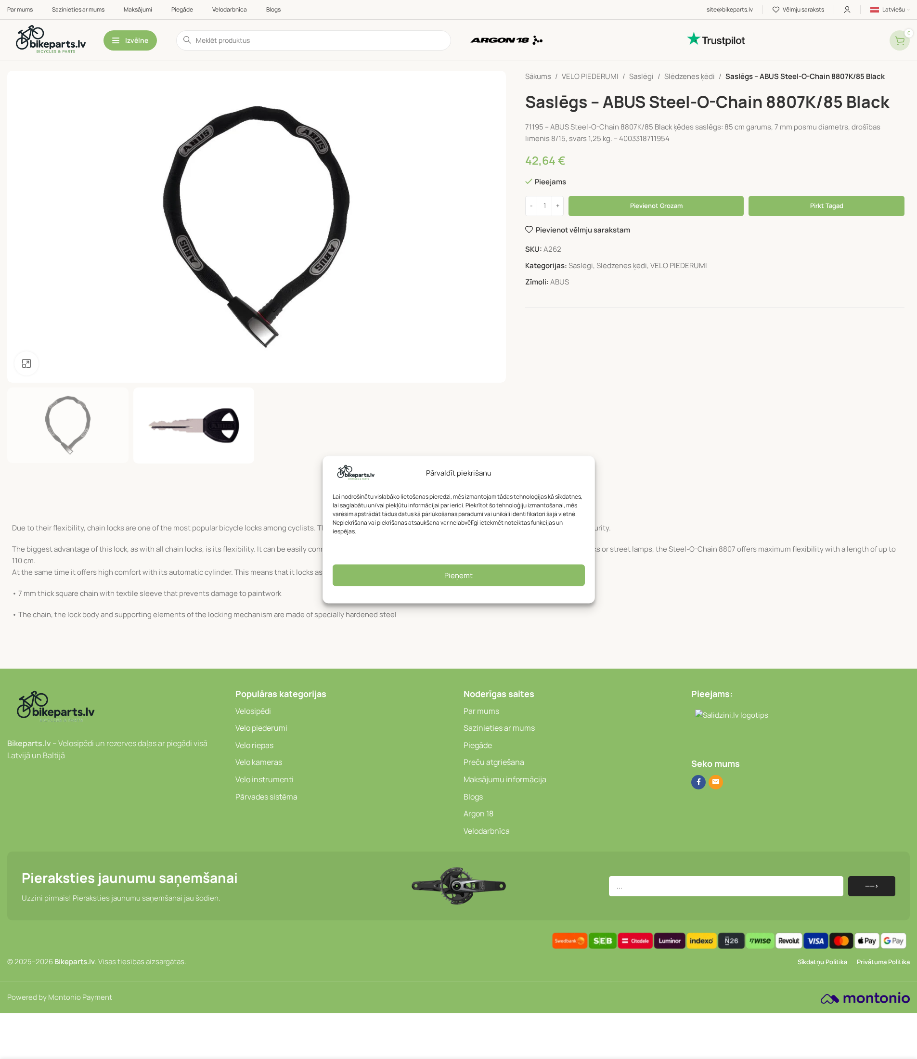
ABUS (559, 282)
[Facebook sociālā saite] (698, 782)
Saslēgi (641, 76)
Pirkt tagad (826, 205)
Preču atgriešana (494, 762)
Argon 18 (478, 813)
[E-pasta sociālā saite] (716, 782)
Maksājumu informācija (505, 779)
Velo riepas (254, 745)
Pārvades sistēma (266, 796)
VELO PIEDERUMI (590, 76)
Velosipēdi (253, 711)
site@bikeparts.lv (730, 9)
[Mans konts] (847, 9)
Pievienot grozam (656, 205)
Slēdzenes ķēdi (689, 76)
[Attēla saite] (55, 707)
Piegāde (478, 745)
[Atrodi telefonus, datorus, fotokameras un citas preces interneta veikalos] (695, 741)
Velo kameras (258, 762)
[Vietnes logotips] (50, 40)
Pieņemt (458, 575)
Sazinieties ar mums (499, 728)
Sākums (538, 76)
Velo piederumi (261, 728)
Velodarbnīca (487, 831)
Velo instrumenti (264, 779)
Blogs (473, 796)
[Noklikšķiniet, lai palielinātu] (26, 363)
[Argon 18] (574, 40)
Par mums (481, 711)
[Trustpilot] (783, 39)
